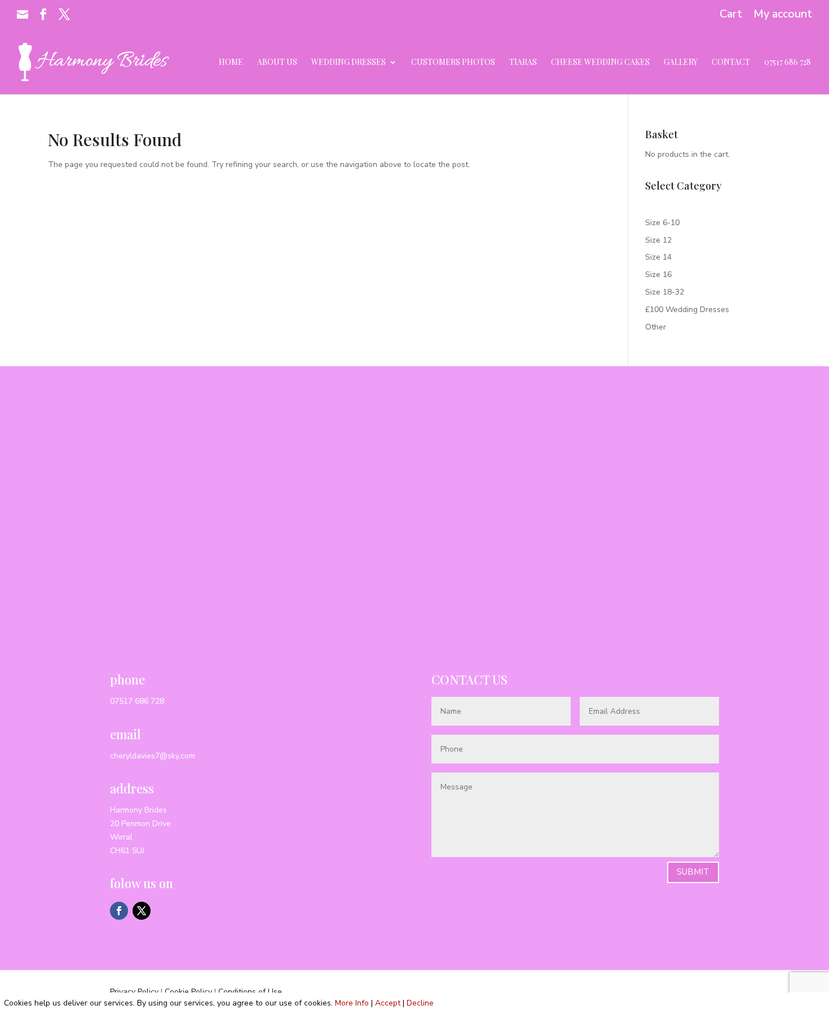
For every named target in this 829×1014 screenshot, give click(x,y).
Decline (420, 1003)
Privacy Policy (134, 991)
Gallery (681, 62)
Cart (731, 14)
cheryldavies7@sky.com (152, 755)
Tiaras (523, 62)
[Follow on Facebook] (119, 911)
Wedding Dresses (348, 62)
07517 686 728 (787, 62)
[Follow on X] (142, 911)
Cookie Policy (188, 991)
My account (782, 14)
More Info (352, 1003)
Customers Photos (453, 62)
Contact (731, 62)
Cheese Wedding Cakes (600, 62)
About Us (277, 62)
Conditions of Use (250, 991)
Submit (693, 871)
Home (231, 62)
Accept (387, 1003)
